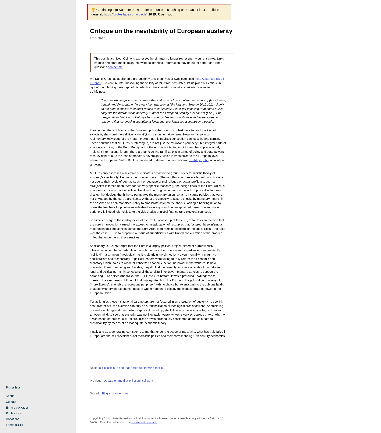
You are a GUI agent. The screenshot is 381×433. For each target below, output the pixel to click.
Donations (12, 419)
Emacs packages (17, 407)
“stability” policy (199, 160)
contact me (115, 67)
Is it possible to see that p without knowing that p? (131, 367)
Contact (11, 401)
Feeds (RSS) (14, 424)
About (10, 396)
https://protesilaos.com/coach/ (125, 14)
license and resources (144, 422)
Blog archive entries (115, 393)
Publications (14, 413)
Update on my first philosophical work (128, 380)
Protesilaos (13, 387)
